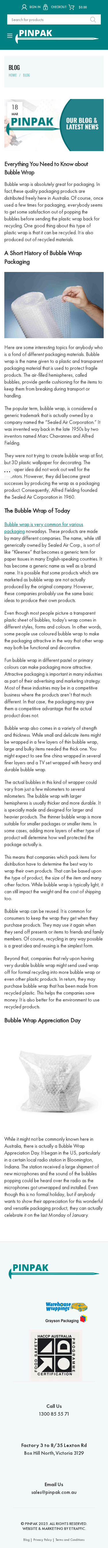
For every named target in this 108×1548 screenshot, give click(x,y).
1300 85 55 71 (54, 1410)
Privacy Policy (42, 1539)
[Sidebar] (7, 471)
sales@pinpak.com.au (54, 1488)
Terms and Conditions (70, 1539)
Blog (26, 75)
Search (93, 19)
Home (13, 75)
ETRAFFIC (77, 1528)
